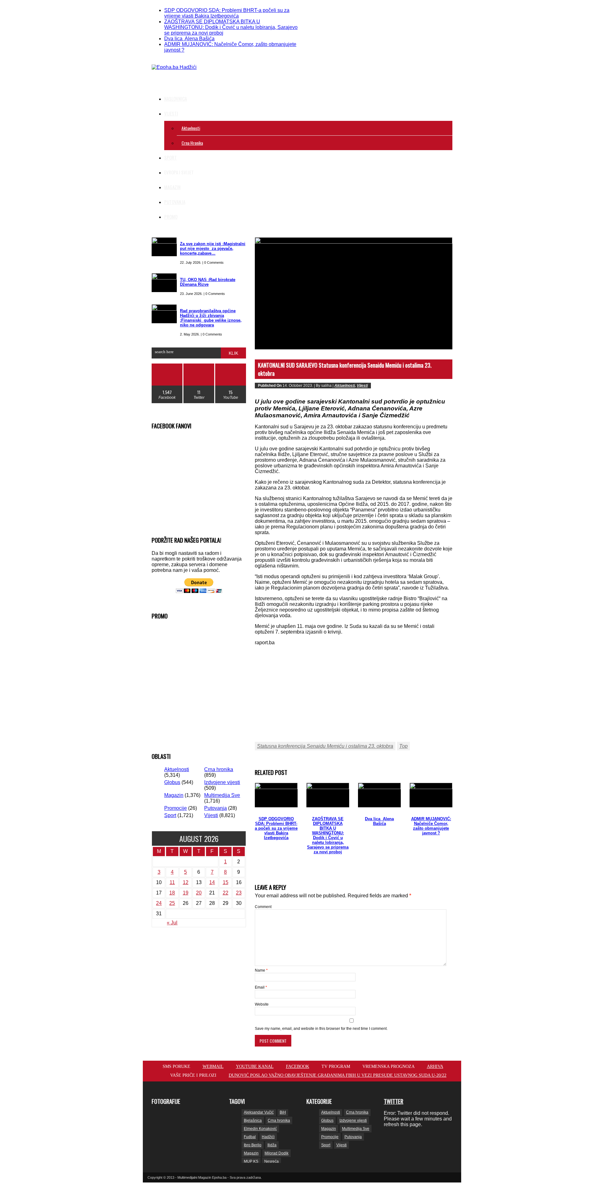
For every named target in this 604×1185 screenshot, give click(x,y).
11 (172, 882)
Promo (170, 216)
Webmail (213, 1066)
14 (212, 882)
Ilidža (272, 1145)
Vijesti (171, 113)
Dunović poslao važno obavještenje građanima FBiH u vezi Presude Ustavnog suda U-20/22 (337, 1075)
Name (261, 970)
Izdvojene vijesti (222, 782)
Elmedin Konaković (260, 1128)
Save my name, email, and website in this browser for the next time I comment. (321, 1028)
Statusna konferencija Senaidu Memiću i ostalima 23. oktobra (325, 746)
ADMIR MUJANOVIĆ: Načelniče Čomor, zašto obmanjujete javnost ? (431, 825)
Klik (233, 353)
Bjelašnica (253, 1120)
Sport (170, 157)
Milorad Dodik (276, 1153)
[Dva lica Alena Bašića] (379, 795)
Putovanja (174, 201)
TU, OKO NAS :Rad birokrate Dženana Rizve (207, 282)
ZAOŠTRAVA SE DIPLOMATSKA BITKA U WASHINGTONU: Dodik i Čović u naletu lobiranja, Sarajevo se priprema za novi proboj (231, 27)
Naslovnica (175, 98)
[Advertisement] (346, 72)
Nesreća (271, 1161)
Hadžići (268, 1137)
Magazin (172, 186)
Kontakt (402, 7)
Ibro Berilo (252, 1145)
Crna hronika (192, 142)
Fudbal (250, 1137)
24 (159, 903)
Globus (172, 782)
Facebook (297, 1066)
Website (262, 1004)
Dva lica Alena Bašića (189, 38)
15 (225, 882)
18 (172, 892)
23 (239, 892)
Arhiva (435, 1066)
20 (199, 892)
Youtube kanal (255, 1066)
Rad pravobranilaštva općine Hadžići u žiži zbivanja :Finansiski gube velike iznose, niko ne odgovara (211, 317)
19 (185, 892)
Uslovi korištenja (434, 7)
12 (185, 882)
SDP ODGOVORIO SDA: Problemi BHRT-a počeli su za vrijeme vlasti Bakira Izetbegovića (226, 13)
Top (403, 746)
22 (225, 892)
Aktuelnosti (191, 128)
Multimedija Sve (222, 795)
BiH (283, 1112)
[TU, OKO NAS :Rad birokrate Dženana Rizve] (164, 282)
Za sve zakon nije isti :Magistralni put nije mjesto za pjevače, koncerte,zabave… (212, 248)
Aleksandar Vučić (259, 1112)
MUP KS (251, 1161)
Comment (263, 907)
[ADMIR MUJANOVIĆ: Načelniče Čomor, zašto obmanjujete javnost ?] (431, 795)
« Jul (172, 922)
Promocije (375, 7)
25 (172, 903)
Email (261, 987)
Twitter (393, 1101)
